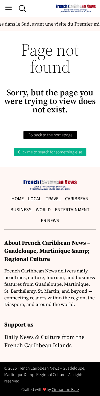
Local (34, 198)
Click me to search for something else (50, 152)
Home (17, 198)
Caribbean (77, 198)
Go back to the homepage (50, 135)
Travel (53, 198)
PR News (50, 220)
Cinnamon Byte (65, 390)
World (43, 209)
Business (20, 209)
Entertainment (72, 209)
